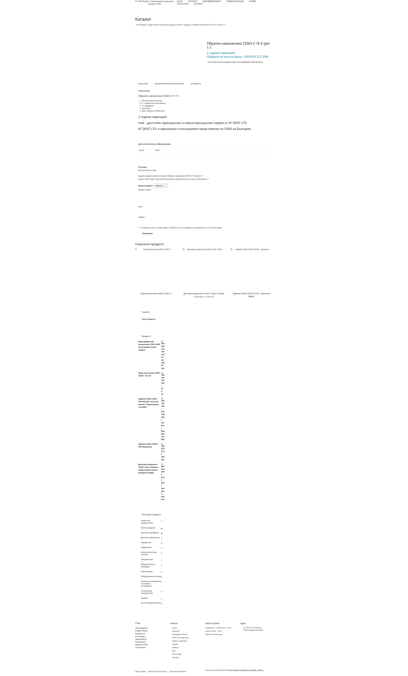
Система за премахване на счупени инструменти (151, 583)
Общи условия (140, 671)
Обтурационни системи (151, 576)
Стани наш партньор (180, 638)
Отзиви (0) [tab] (196, 84)
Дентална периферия (241, 62)
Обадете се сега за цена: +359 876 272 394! (237, 57)
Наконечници (257, 62)
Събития (175, 647)
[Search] (270, 2)
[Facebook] (137, 653)
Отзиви (252, 1)
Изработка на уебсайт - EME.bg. (252, 670)
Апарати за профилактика (147, 521)
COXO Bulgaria (234, 670)
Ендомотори (146, 547)
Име (140, 206)
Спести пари (182, 4)
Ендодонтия (146, 542)
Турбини (144, 598)
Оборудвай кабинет (212, 1)
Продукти (192, 1)
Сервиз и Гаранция (235, 1)
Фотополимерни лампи (151, 603)
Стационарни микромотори (147, 592)
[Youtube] (137, 658)
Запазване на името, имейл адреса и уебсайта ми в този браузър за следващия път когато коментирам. (181, 228)
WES (173, 651)
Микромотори (147, 559)
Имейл (141, 217)
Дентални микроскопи (150, 537)
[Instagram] (142, 653)
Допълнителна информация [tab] (169, 84)
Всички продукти (224, 62)
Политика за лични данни (157, 671)
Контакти (198, 4)
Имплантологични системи (149, 553)
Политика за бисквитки (177, 671)
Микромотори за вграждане (148, 565)
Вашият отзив (144, 190)
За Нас (180, 1)
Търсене (161, 319)
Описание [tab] (143, 84)
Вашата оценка (146, 186)
